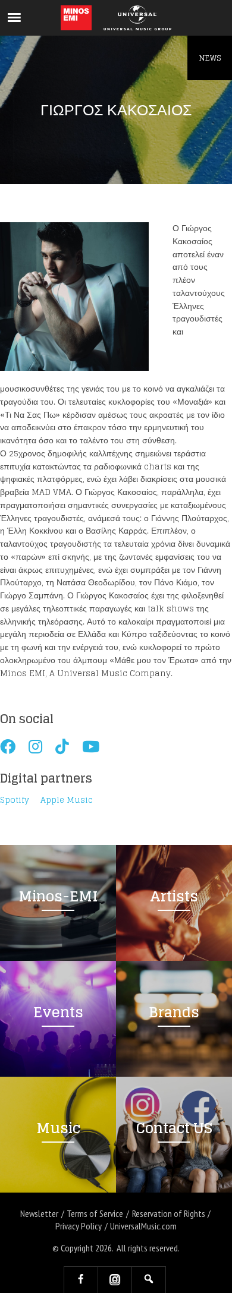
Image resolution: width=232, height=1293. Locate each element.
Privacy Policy (78, 1226)
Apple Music (66, 800)
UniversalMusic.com (143, 1226)
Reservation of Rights (168, 1213)
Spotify (14, 800)
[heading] (76, 17)
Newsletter (39, 1213)
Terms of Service (95, 1213)
